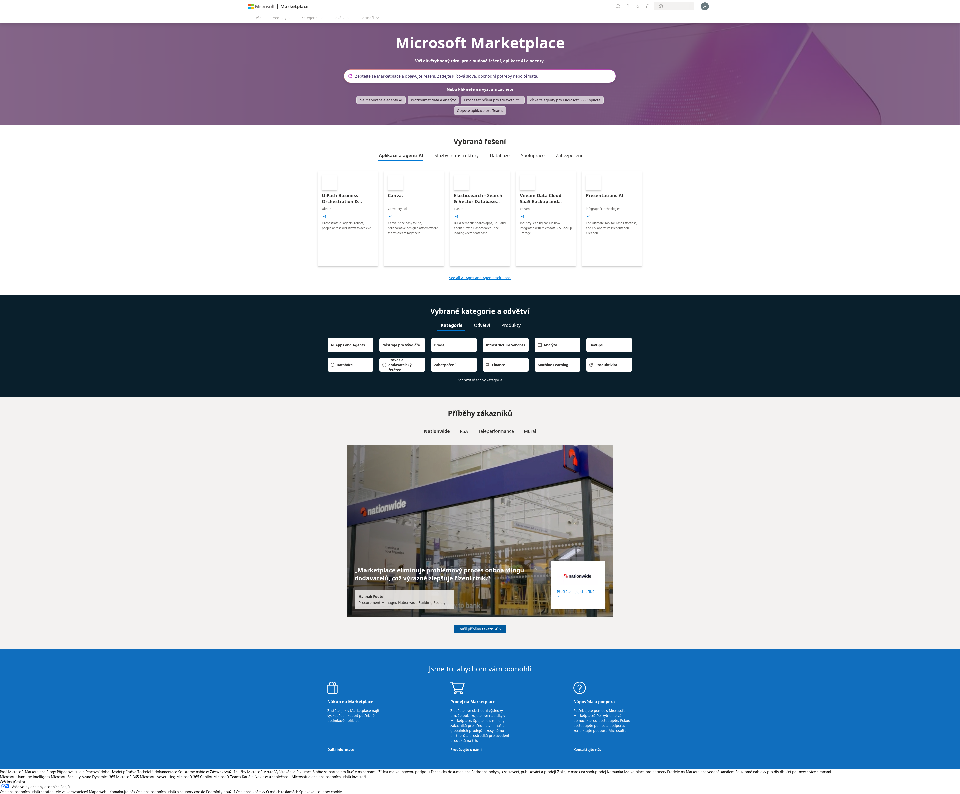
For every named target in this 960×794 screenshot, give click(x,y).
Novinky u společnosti (273, 776)
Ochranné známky (250, 791)
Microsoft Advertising (158, 776)
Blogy (51, 771)
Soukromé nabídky (193, 771)
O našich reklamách (282, 791)
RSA (464, 431)
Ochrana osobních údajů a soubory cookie (170, 791)
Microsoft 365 (127, 776)
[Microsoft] (261, 6)
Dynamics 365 (103, 776)
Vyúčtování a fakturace (293, 771)
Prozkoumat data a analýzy (433, 100)
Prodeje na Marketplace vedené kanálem (700, 771)
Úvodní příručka (123, 771)
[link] (348, 218)
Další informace (341, 749)
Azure (86, 776)
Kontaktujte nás (587, 749)
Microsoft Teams (227, 776)
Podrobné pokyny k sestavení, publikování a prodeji (514, 771)
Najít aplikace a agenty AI (381, 100)
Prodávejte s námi (466, 749)
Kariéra (248, 776)
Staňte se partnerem (329, 771)
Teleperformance (496, 431)
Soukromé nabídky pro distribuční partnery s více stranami (783, 771)
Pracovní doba (98, 771)
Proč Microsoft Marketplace (23, 771)
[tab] (401, 155)
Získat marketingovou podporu (404, 771)
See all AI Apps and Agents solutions (480, 277)
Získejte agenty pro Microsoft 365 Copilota (565, 100)
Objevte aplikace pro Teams (480, 110)
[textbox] (482, 76)
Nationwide (437, 431)
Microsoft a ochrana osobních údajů (321, 776)
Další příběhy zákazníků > (480, 629)
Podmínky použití (220, 791)
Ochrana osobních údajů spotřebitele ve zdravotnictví (44, 791)
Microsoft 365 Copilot (194, 776)
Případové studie (71, 771)
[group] (325, 217)
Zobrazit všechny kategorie (480, 380)
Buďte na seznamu (362, 771)
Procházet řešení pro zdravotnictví (493, 100)
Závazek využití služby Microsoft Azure (242, 771)
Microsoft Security (66, 776)
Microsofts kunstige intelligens (25, 776)
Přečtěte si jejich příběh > (577, 594)
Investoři (359, 776)
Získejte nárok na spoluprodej (581, 771)
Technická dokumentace (157, 771)
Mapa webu (98, 791)
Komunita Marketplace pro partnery (636, 771)
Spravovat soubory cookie (320, 791)
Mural (530, 431)
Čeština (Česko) (12, 781)
